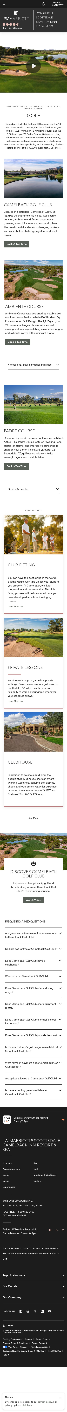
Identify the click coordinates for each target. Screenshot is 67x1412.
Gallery (37, 1181)
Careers (28, 1339)
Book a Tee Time (18, 341)
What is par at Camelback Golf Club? (26, 976)
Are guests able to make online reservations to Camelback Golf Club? (30, 935)
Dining (6, 1181)
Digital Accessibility (39, 1347)
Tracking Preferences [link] (12, 1339)
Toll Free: (18, 1212)
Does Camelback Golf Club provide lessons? (31, 1035)
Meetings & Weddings (45, 1175)
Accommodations (11, 1169)
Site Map (40, 1351)
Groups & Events (17, 489)
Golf (36, 1169)
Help (5, 1355)
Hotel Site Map (54, 1351)
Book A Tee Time (17, 244)
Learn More (13, 606)
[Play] (33, 66)
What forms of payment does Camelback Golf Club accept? (31, 1064)
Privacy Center (38, 1343)
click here (27, 1405)
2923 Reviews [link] (15, 28)
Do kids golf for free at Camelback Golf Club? (31, 948)
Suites (6, 1175)
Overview (7, 1163)
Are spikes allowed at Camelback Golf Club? (31, 1078)
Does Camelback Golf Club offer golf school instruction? (30, 1021)
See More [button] (56, 147)
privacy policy (45, 1402)
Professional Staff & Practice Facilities (30, 364)
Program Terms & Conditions (15, 1343)
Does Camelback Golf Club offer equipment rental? (30, 1005)
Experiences (9, 1187)
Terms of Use (41, 1339)
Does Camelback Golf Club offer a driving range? (29, 990)
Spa (36, 1163)
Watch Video (33, 900)
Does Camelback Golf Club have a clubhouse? (25, 962)
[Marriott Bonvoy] (56, 4)
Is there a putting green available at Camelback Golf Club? (26, 1092)
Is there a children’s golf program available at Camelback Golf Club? (31, 1049)
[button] (43, 3)
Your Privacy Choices (17, 1347)
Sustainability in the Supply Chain (18, 1351)
